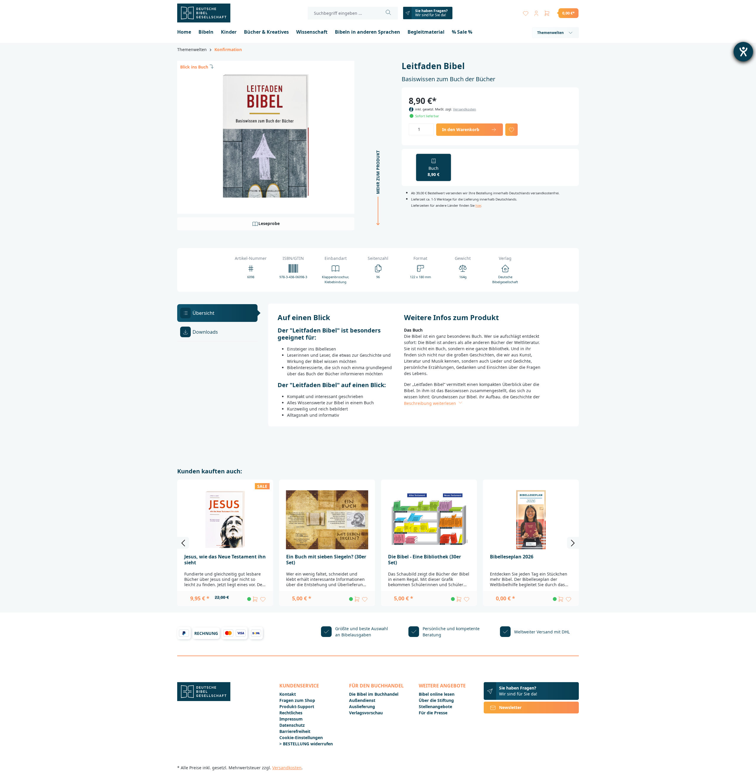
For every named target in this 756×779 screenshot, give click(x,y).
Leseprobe (269, 223)
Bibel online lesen (436, 694)
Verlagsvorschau (366, 713)
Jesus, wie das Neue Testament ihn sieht (225, 559)
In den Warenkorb (460, 129)
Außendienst (362, 700)
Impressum (291, 719)
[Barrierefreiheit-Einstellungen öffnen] (743, 51)
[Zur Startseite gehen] (206, 13)
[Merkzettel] (525, 12)
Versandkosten (464, 109)
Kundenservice (299, 685)
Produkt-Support (296, 706)
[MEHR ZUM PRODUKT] (376, 229)
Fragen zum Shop (297, 700)
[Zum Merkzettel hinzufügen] (511, 129)
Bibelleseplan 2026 (511, 557)
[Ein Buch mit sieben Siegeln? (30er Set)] (327, 519)
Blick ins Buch (194, 67)
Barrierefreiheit (294, 731)
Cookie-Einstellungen (301, 737)
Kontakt (287, 694)
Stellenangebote (435, 706)
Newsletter (510, 707)
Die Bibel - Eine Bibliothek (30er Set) (424, 559)
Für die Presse (433, 713)
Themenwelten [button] (550, 32)
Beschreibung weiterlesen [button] (430, 403)
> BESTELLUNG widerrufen (306, 744)
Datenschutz (292, 725)
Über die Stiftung (436, 700)
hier (478, 205)
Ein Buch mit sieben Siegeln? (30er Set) (326, 559)
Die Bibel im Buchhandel (373, 694)
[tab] (217, 313)
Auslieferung (362, 706)
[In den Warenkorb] (255, 599)
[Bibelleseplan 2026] (530, 519)
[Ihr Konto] (536, 12)
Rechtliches (290, 713)
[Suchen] (388, 13)
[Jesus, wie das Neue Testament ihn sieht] (225, 519)
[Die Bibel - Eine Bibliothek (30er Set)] (428, 519)
